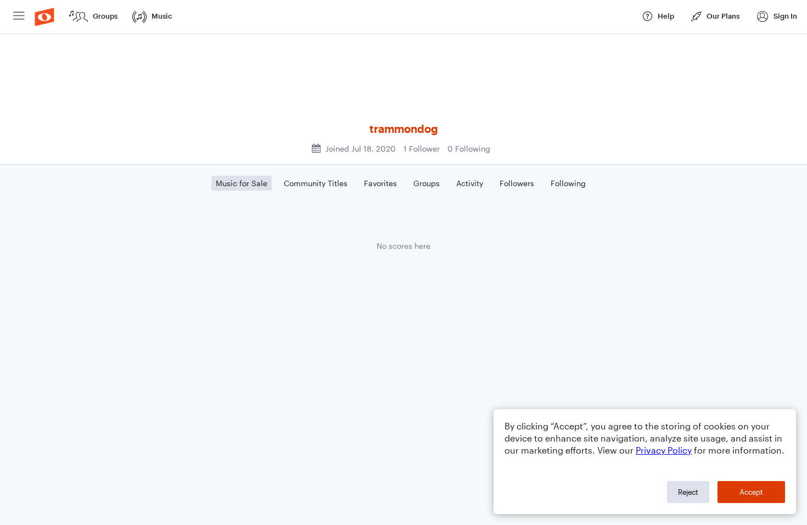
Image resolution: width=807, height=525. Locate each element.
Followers (517, 183)
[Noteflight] (44, 16)
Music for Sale (241, 183)
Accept (751, 492)
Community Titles (316, 183)
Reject (688, 492)
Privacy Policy (664, 450)
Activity (469, 183)
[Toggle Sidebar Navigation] (19, 16)
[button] (777, 16)
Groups (426, 183)
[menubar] (403, 17)
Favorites (380, 183)
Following (568, 183)
